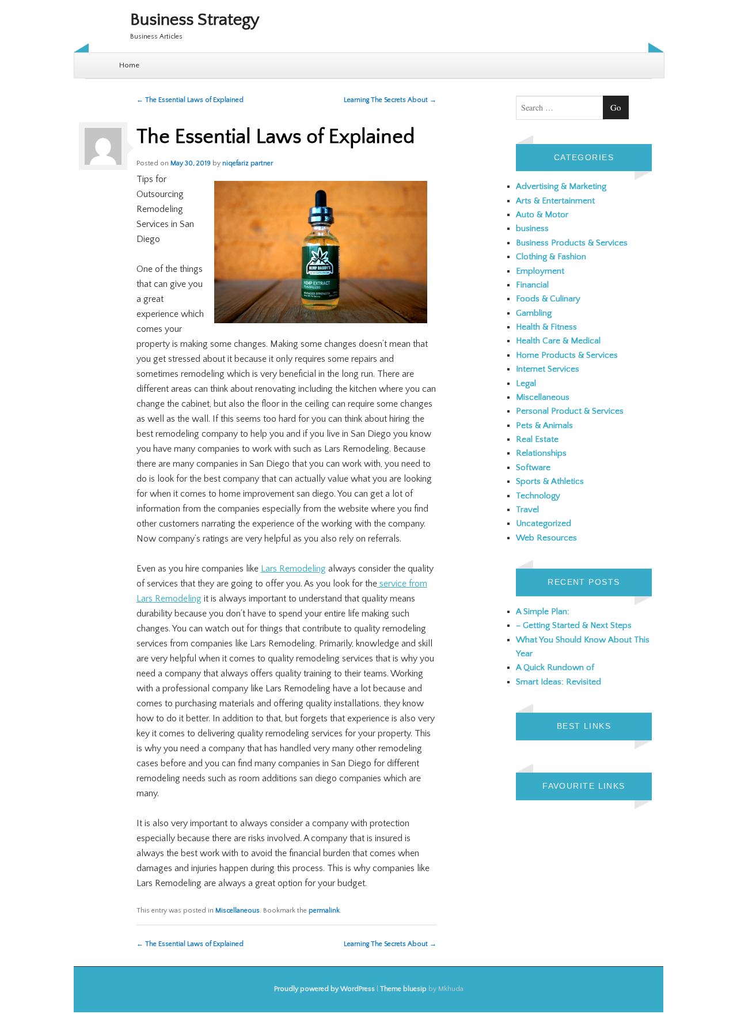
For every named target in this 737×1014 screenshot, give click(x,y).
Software (533, 467)
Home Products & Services (567, 355)
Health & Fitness (546, 327)
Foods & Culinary (548, 299)
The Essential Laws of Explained (190, 100)
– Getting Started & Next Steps (574, 625)
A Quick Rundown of (555, 667)
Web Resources (546, 538)
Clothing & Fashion (551, 257)
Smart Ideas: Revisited (558, 682)
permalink (324, 910)
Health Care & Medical (558, 341)
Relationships (541, 453)
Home (129, 65)
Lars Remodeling (293, 568)
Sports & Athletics (550, 481)
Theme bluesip (403, 989)
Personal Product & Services (570, 411)
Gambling (534, 313)
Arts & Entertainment (555, 201)
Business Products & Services (572, 243)
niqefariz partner (247, 163)
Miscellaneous (237, 910)
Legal (526, 383)
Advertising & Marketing (561, 186)
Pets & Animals (544, 425)
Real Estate (537, 439)
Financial (532, 285)
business (532, 228)
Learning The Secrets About (390, 100)
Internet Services (547, 369)
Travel (527, 509)
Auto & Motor (542, 215)
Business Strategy (195, 19)
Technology (538, 496)
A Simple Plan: (542, 611)
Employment (540, 271)
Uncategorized (543, 523)
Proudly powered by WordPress (324, 989)
